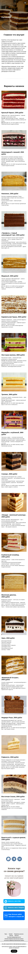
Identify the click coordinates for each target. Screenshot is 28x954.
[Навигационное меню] (25, 2)
